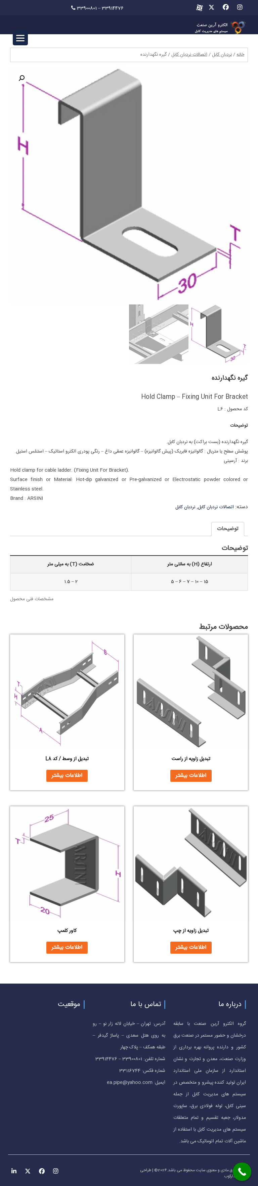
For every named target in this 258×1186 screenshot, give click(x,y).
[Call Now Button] (242, 1172)
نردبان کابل (222, 55)
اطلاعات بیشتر (191, 775)
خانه (240, 55)
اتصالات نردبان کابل (189, 55)
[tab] (227, 529)
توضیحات (228, 528)
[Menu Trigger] (20, 37)
